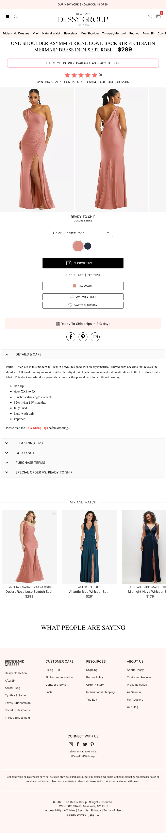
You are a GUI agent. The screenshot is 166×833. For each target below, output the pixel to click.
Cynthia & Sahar (15, 695)
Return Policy (95, 677)
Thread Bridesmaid (17, 717)
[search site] (16, 16)
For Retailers (135, 699)
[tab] (83, 218)
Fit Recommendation (59, 677)
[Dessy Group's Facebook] (79, 744)
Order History (95, 684)
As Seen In (134, 692)
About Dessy (135, 669)
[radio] (67, 75)
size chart (75, 275)
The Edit (91, 699)
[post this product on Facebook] (70, 336)
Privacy (96, 810)
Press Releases (137, 684)
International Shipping (100, 692)
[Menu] (7, 16)
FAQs (49, 692)
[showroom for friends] (150, 16)
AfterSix (10, 680)
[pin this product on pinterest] (83, 336)
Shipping (91, 669)
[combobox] (85, 232)
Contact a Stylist (56, 684)
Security (83, 810)
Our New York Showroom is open (83, 4)
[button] (37, 150)
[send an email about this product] (95, 336)
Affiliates (69, 810)
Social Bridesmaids (17, 710)
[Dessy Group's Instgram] (72, 744)
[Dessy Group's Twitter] (86, 744)
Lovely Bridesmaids (18, 702)
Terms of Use (112, 810)
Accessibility (53, 810)
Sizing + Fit (53, 669)
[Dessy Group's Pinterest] (94, 744)
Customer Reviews (139, 677)
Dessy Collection (16, 673)
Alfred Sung (12, 687)
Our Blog (132, 707)
